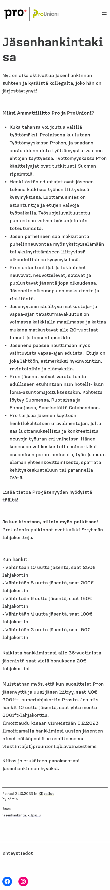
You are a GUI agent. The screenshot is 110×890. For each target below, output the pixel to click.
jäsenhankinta (14, 815)
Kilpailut (46, 794)
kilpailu (34, 815)
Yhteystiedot (17, 853)
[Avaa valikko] (104, 13)
